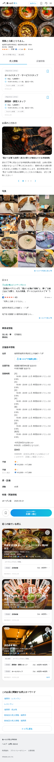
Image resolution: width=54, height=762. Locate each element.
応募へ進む (31, 512)
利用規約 (5, 750)
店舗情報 (40, 60)
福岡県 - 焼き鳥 (10, 709)
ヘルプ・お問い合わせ (10, 744)
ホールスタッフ (17, 671)
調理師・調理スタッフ (15, 101)
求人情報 (13, 60)
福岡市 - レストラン (12, 698)
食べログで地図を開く (28, 359)
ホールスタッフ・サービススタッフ (21, 75)
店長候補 (15, 568)
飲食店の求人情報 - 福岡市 (15, 715)
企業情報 (31, 750)
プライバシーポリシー (18, 750)
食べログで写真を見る (42, 271)
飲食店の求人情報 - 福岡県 (15, 720)
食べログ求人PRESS (9, 739)
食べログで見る (44, 318)
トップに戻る (27, 728)
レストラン (9, 704)
